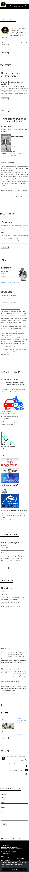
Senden (4, 824)
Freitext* (3, 813)
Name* (3, 797)
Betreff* (3, 807)
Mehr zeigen (5, 52)
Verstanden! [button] (14, 869)
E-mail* (3, 802)
